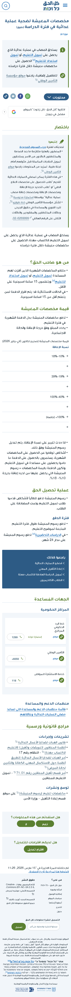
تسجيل (18, 927)
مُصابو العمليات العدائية (48, 563)
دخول (59, 911)
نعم (45, 823)
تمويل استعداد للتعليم (33, 58)
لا (26, 823)
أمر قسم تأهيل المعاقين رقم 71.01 (41, 773)
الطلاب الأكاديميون (51, 580)
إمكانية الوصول (55, 894)
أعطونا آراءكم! (55, 903)
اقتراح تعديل (35, 849)
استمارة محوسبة (23, 197)
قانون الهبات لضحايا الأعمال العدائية (42, 742)
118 (14, 680)
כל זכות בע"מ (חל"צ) (22, 961)
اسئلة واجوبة (56, 889)
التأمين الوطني (56, 652)
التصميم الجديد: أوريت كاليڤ (22, 899)
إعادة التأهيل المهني (50, 568)
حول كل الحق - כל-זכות (51, 885)
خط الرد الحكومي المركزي (59, 627)
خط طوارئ (19, 202)
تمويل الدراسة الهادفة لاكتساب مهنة (40, 574)
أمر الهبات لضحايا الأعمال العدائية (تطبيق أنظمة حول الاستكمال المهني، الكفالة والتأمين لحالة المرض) (34, 763)
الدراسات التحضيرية (48, 535)
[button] (65, 6)
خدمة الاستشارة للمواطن (49, 674)
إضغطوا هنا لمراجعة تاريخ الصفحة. (48, 871)
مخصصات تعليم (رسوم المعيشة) (42, 793)
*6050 (15, 658)
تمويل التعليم (32, 55)
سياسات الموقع (55, 898)
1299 (15, 637)
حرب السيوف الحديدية (32, 146)
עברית (64, 34)
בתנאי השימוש (14, 973)
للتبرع (59, 907)
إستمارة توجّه (35, 636)
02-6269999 (21, 218)
